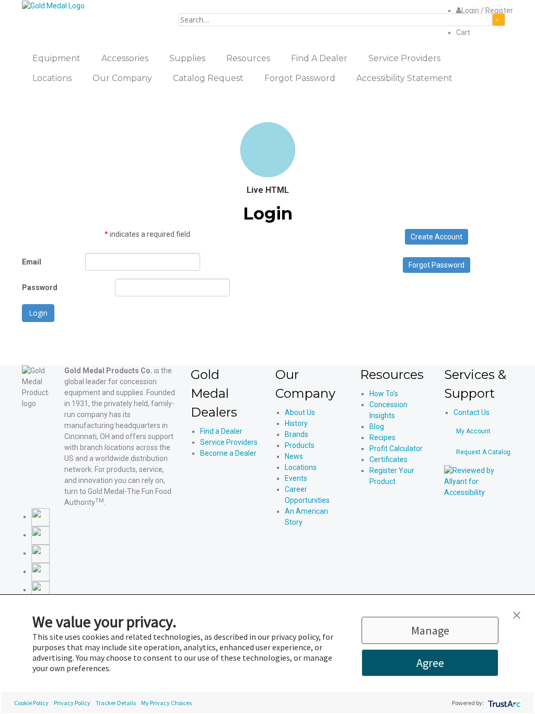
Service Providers (229, 442)
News (294, 456)
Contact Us (471, 412)
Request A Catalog (483, 452)
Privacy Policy (72, 703)
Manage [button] (430, 630)
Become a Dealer (228, 453)
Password (39, 287)
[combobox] (335, 19)
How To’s (383, 393)
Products (300, 445)
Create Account (436, 237)
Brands (296, 434)
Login (38, 313)
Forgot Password (436, 265)
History (296, 423)
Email (31, 262)
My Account (473, 431)
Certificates (388, 459)
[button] (516, 614)
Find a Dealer (221, 431)
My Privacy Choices (166, 703)
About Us (300, 412)
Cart (463, 32)
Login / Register (487, 10)
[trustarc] (503, 702)
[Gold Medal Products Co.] (53, 5)
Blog (376, 426)
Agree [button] (430, 662)
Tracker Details (116, 703)
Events (296, 478)
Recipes (382, 437)
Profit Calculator (396, 448)
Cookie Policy (31, 703)
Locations (301, 467)
